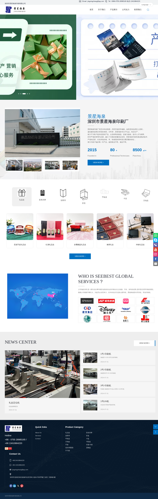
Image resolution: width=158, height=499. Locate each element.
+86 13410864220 (18, 465)
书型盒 (88, 441)
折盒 (87, 435)
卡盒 (87, 438)
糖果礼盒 (110, 245)
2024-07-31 (13, 410)
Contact (38, 438)
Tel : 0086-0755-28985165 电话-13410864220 (124, 1)
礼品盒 (67, 432)
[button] (18, 93)
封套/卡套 (89, 444)
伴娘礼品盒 (140, 245)
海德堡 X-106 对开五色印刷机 (109, 357)
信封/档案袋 (69, 447)
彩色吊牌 (89, 432)
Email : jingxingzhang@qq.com (93, 1)
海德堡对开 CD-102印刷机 (108, 373)
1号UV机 (104, 401)
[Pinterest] (21, 486)
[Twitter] (18, 486)
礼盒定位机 (14, 402)
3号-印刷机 (105, 385)
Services (38, 435)
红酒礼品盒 (50, 245)
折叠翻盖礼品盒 (80, 245)
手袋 (66, 444)
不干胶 (67, 450)
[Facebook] (10, 486)
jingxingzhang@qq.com (20, 469)
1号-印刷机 (105, 354)
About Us (38, 432)
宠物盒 (88, 447)
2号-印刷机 (105, 369)
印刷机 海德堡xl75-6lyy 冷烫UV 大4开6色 (112, 389)
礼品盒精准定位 (13, 406)
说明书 (67, 435)
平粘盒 (67, 438)
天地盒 (67, 441)
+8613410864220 (18, 460)
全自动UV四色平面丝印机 (107, 405)
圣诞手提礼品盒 (20, 245)
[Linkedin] (14, 486)
